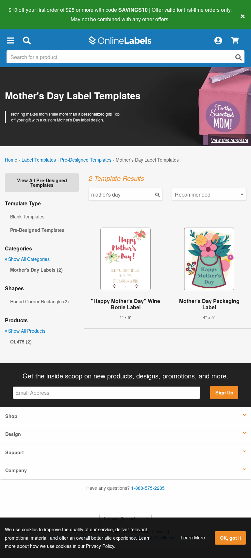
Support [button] (14, 452)
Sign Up (224, 392)
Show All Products (26, 330)
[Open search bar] (26, 40)
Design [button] (13, 434)
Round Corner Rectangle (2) (39, 301)
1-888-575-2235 (148, 488)
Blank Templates (27, 216)
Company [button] (16, 470)
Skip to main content (24, 14)
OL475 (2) (21, 341)
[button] (10, 40)
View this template (229, 140)
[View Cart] (234, 40)
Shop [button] (11, 416)
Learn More (193, 537)
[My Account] (218, 40)
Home (11, 159)
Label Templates (39, 159)
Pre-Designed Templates (85, 159)
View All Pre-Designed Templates (42, 182)
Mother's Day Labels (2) (36, 269)
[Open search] (238, 57)
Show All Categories (28, 259)
